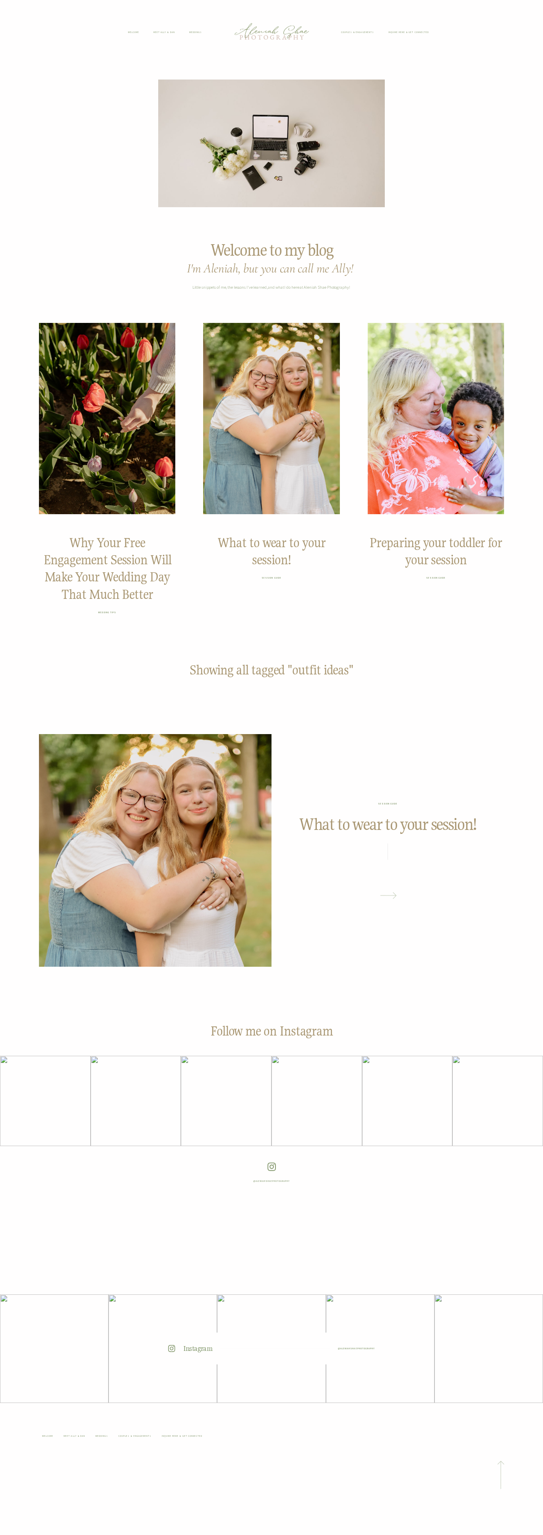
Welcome (133, 32)
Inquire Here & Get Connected (408, 32)
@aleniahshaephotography (271, 1181)
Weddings (195, 32)
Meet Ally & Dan (164, 32)
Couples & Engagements (357, 32)
